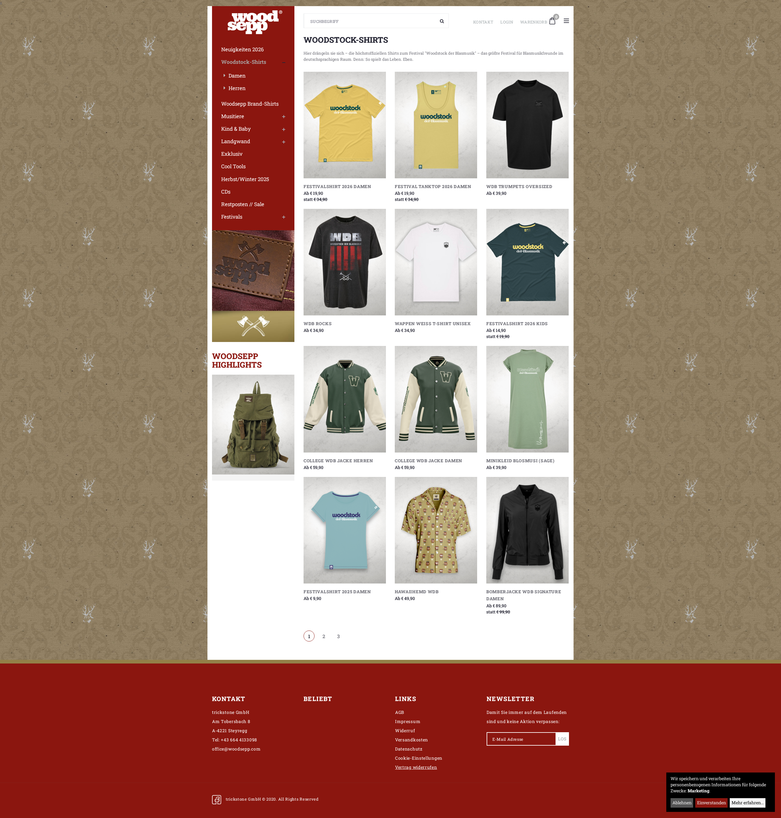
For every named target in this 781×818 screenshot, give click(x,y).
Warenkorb (533, 22)
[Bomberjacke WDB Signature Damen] (527, 530)
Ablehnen (682, 802)
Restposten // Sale (242, 204)
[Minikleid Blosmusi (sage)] (527, 399)
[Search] (442, 20)
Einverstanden (711, 802)
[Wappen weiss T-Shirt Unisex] (436, 262)
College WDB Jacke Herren (338, 461)
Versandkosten (411, 740)
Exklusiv (232, 153)
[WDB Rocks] (345, 262)
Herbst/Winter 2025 (245, 179)
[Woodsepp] (253, 20)
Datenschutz (409, 749)
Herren (237, 88)
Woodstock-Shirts (243, 61)
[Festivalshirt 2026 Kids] (527, 262)
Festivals (231, 216)
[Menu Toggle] (566, 21)
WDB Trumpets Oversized (519, 186)
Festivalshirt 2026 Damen (337, 186)
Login (506, 22)
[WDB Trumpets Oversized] (527, 125)
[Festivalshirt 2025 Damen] (345, 530)
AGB (399, 712)
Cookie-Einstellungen (418, 758)
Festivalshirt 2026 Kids (517, 323)
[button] (552, 20)
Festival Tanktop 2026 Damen (433, 186)
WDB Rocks (318, 323)
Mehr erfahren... (748, 802)
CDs (225, 191)
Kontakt (483, 22)
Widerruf (405, 730)
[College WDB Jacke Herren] (345, 399)
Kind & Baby (236, 128)
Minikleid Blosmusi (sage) (520, 461)
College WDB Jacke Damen (428, 461)
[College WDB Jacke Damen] (436, 399)
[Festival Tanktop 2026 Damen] (436, 125)
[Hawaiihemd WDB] (436, 530)
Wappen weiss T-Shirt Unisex (433, 323)
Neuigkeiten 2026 (242, 49)
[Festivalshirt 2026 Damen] (345, 125)
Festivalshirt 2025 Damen (337, 591)
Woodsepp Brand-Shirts (250, 103)
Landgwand (235, 141)
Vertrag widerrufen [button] (416, 767)
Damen (237, 75)
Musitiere (232, 116)
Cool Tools (233, 166)
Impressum (407, 721)
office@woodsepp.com (236, 749)
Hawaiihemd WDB (417, 591)
